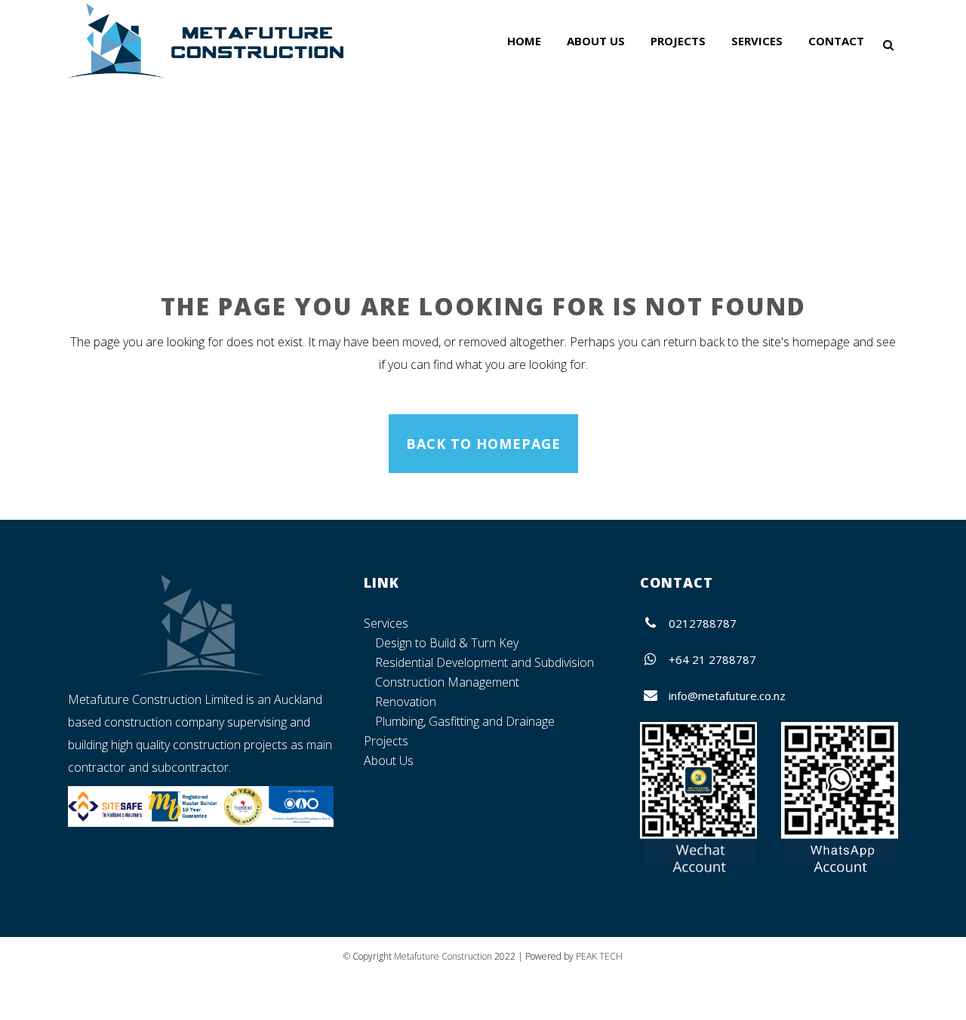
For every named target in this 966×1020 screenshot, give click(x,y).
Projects (386, 741)
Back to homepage (483, 444)
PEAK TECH (599, 956)
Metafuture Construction (443, 956)
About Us (389, 760)
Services (386, 623)
